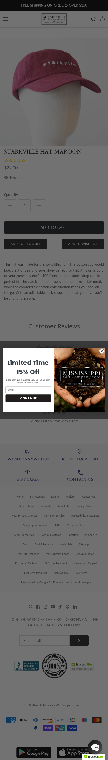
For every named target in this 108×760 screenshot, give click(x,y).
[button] (95, 747)
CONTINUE (28, 398)
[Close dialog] (102, 351)
